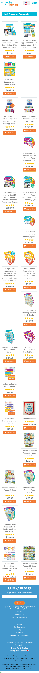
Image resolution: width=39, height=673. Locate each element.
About (19, 624)
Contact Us (19, 615)
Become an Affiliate (19, 617)
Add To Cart (10, 94)
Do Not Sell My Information (24, 658)
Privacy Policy (23, 609)
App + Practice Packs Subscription (19, 642)
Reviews (19, 633)
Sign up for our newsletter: (19, 592)
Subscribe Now (10, 57)
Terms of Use (24, 656)
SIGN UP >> (19, 603)
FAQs (19, 630)
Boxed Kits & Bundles (19, 648)
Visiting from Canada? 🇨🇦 (19, 651)
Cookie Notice (7, 658)
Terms (12, 609)
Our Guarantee (19, 627)
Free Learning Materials (19, 635)
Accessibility (19, 661)
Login (19, 612)
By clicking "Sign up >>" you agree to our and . (19, 608)
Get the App (19, 645)
